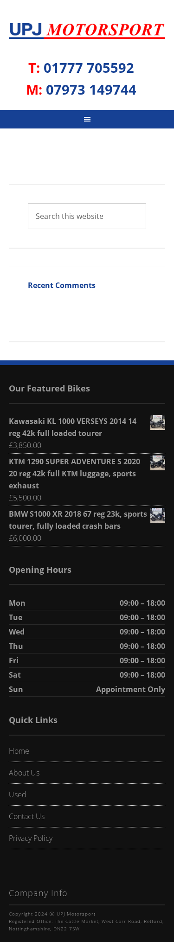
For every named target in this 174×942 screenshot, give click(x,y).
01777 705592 (81, 67)
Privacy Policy (30, 838)
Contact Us (27, 816)
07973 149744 (81, 89)
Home (19, 751)
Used (17, 794)
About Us (24, 773)
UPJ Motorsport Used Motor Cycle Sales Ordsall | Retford (87, 33)
